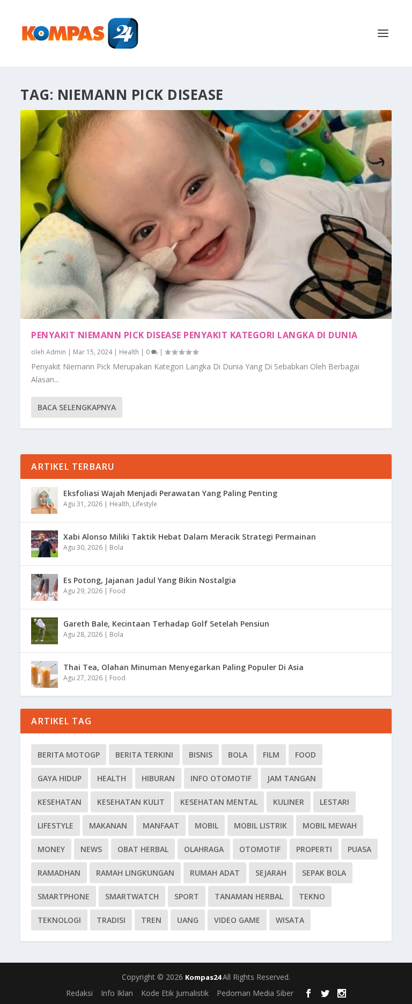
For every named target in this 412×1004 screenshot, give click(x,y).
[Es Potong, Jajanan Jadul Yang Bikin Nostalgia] (44, 587)
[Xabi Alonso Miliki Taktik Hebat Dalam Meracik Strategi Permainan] (44, 543)
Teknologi (59, 920)
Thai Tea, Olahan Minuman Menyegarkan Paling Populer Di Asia (183, 667)
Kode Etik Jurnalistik (175, 993)
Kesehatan (60, 802)
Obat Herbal (142, 849)
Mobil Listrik (260, 825)
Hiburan (158, 778)
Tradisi (111, 920)
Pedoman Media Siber (255, 993)
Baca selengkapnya (77, 407)
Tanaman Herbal (249, 896)
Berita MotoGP (69, 755)
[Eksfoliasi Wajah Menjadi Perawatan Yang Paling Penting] (44, 500)
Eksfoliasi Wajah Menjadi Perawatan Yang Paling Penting (170, 493)
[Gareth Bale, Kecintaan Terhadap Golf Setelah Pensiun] (44, 630)
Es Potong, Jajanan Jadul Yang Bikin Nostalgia (149, 580)
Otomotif (260, 849)
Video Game (237, 920)
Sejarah (270, 873)
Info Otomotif (221, 778)
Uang (187, 920)
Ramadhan (59, 873)
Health (129, 352)
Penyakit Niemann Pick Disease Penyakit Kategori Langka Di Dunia (194, 335)
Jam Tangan (291, 778)
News (91, 849)
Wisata (290, 920)
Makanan (108, 825)
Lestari (334, 802)
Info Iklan (117, 993)
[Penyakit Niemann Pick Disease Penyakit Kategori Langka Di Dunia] (205, 214)
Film (271, 755)
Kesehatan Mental (219, 802)
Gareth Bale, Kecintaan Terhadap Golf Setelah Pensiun (166, 624)
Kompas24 (204, 977)
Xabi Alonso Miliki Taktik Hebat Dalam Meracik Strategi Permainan (189, 537)
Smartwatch (132, 896)
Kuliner (288, 802)
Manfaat (161, 825)
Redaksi (79, 993)
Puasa (359, 849)
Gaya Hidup (60, 778)
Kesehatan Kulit (131, 802)
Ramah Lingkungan (135, 873)
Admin (56, 352)
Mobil (206, 825)
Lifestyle (145, 503)
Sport (186, 896)
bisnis (200, 755)
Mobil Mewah (330, 825)
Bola (116, 547)
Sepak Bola (324, 873)
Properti (314, 849)
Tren (151, 920)
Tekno (312, 896)
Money (51, 849)
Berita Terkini (144, 755)
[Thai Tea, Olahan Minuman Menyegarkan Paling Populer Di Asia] (44, 674)
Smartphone (64, 896)
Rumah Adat (215, 873)
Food (117, 590)
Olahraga (204, 849)
